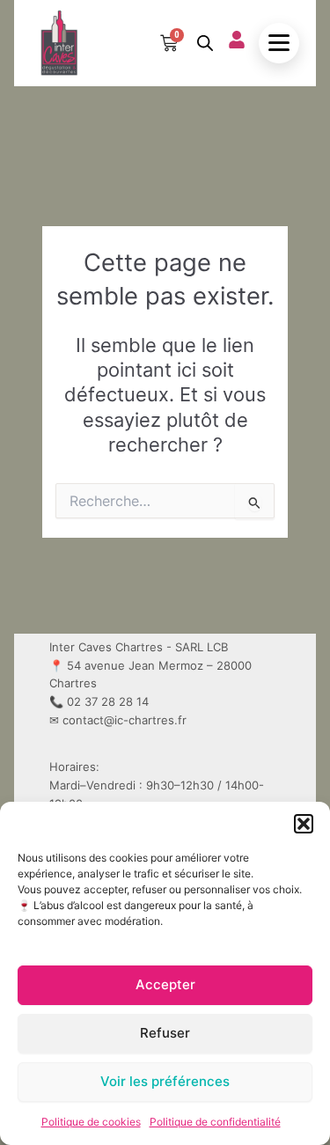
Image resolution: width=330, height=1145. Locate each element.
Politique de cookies (91, 1121)
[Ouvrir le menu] (279, 43)
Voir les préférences (165, 1081)
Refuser (165, 1032)
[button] (303, 824)
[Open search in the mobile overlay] (203, 43)
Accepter (165, 984)
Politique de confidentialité (215, 1121)
